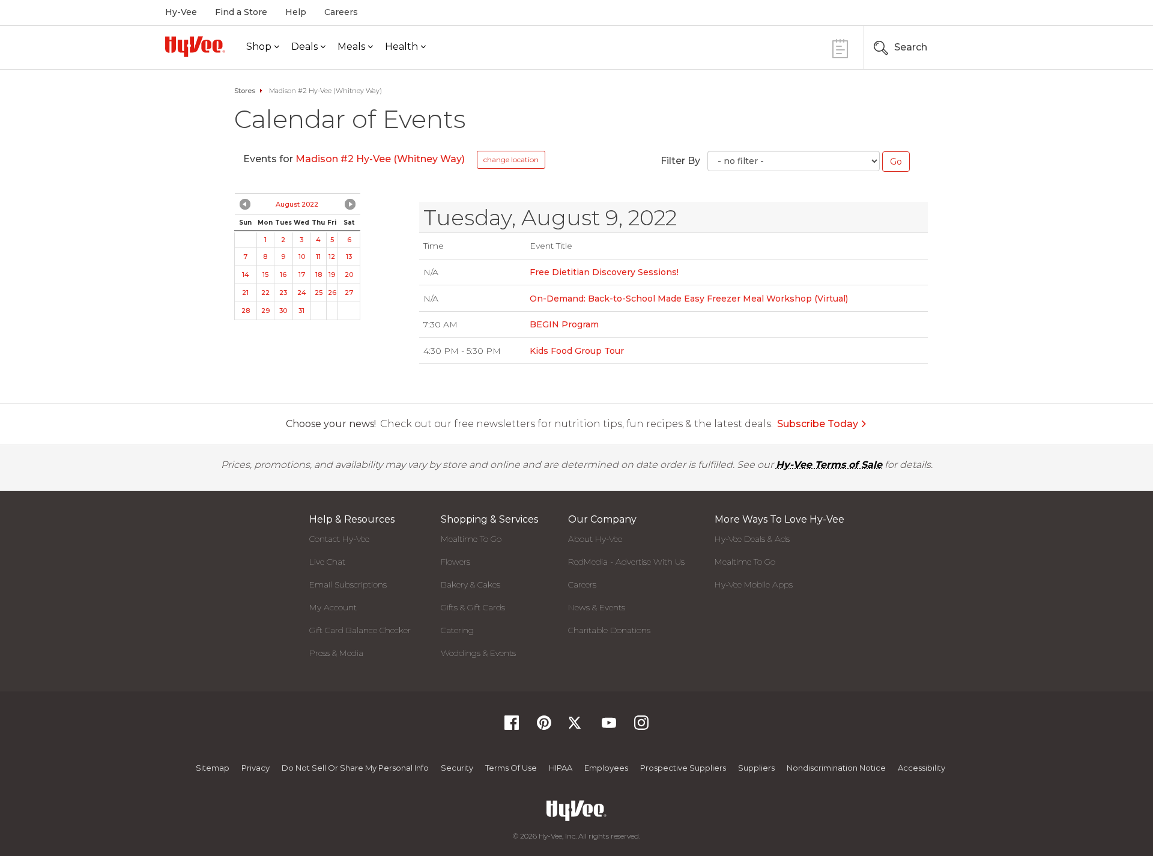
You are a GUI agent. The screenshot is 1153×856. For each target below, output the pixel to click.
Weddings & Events (478, 653)
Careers (341, 12)
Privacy (255, 768)
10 (301, 256)
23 (283, 292)
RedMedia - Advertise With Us (626, 561)
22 (265, 292)
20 (349, 274)
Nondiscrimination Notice (836, 768)
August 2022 (297, 204)
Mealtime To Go (471, 538)
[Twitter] (576, 726)
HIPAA (560, 768)
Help (295, 12)
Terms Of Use (511, 768)
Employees (606, 768)
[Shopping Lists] (840, 47)
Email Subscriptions (348, 584)
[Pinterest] (544, 726)
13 (349, 256)
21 (245, 292)
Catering (457, 630)
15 (265, 274)
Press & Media (336, 653)
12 (331, 256)
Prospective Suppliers (683, 768)
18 (318, 274)
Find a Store (241, 12)
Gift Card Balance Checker (360, 630)
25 (318, 292)
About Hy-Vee (595, 538)
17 (301, 274)
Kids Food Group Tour (577, 350)
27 (349, 292)
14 (245, 274)
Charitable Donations (609, 630)
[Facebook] (511, 726)
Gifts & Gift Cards (473, 607)
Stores (244, 91)
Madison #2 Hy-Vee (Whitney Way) (380, 159)
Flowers (455, 561)
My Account (333, 607)
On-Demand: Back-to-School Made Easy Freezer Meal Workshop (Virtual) (689, 298)
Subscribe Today (817, 424)
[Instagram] (641, 726)
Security (457, 768)
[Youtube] (609, 726)
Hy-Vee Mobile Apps (754, 584)
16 (283, 274)
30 (283, 310)
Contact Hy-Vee (339, 538)
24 (301, 292)
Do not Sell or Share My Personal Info (355, 768)
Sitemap (212, 768)
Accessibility (921, 768)
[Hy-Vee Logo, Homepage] (195, 46)
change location (511, 159)
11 (318, 256)
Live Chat (327, 561)
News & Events (596, 607)
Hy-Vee (181, 12)
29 (265, 310)
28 (245, 310)
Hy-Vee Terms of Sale (829, 464)
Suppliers (756, 768)
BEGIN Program (564, 324)
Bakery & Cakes (470, 584)
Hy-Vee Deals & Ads (752, 538)
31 (301, 310)
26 (332, 292)
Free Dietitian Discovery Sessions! (604, 272)
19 (331, 274)
